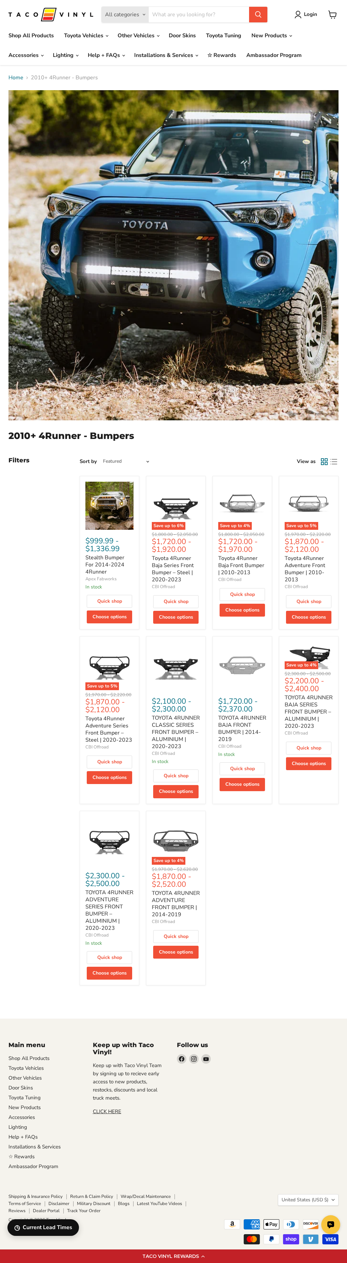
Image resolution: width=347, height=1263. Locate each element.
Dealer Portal (46, 1211)
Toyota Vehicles (84, 35)
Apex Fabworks (101, 579)
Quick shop (109, 601)
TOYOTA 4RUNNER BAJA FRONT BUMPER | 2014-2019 (242, 728)
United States (305, 1200)
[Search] (258, 14)
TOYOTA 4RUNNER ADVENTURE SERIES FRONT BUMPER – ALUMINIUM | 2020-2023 (109, 910)
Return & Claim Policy (91, 1197)
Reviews (16, 1211)
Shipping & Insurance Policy (35, 1197)
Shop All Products (31, 35)
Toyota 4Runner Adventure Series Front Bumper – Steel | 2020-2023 (108, 729)
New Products (269, 35)
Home (15, 78)
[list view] (334, 461)
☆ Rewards (221, 55)
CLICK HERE (107, 1111)
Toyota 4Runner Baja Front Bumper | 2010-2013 (241, 565)
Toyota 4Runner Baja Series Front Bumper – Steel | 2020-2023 (173, 569)
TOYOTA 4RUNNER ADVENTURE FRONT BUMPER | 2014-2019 (176, 903)
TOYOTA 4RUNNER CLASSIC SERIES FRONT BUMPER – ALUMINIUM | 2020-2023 (176, 732)
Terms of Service (24, 1204)
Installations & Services (164, 55)
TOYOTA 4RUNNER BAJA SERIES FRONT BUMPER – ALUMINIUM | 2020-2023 (309, 712)
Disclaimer (58, 1204)
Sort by (88, 461)
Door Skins (182, 35)
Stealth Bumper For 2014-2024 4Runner (104, 565)
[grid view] (324, 461)
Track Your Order (84, 1211)
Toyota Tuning (223, 35)
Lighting (64, 55)
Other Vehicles (137, 35)
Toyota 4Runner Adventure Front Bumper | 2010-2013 (305, 569)
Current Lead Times (43, 1227)
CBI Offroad (163, 587)
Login (310, 14)
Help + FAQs (104, 55)
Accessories (24, 55)
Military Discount (93, 1204)
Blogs (123, 1204)
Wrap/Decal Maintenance (146, 1197)
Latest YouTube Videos (159, 1204)
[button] (173, 1256)
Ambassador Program (274, 55)
